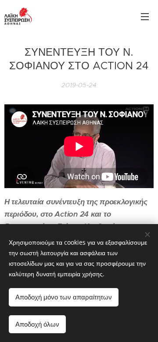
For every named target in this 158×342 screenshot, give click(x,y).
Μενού (145, 16)
